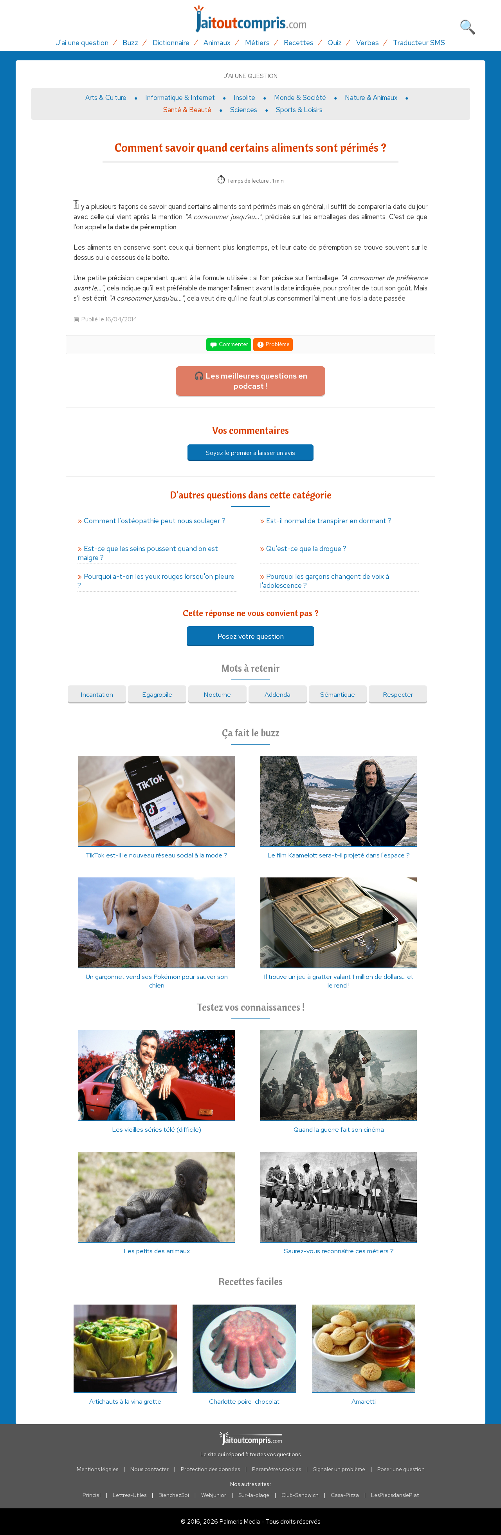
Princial (92, 1495)
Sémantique (337, 694)
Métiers (257, 42)
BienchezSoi (174, 1495)
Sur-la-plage (253, 1495)
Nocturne (217, 694)
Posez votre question (251, 636)
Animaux (217, 42)
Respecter (398, 694)
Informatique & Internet (180, 97)
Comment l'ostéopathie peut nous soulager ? (154, 520)
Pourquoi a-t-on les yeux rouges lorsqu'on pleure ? (155, 581)
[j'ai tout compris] (250, 19)
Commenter (233, 344)
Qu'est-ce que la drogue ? (306, 548)
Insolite (244, 97)
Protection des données (210, 1469)
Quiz (335, 42)
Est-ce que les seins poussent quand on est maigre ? (147, 553)
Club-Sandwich (300, 1495)
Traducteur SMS (419, 42)
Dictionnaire (171, 42)
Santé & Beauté (187, 109)
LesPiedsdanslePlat (395, 1495)
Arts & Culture (105, 97)
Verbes (367, 42)
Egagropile (157, 694)
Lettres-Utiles (129, 1495)
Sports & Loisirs (299, 109)
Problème (277, 344)
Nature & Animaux (371, 97)
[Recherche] (468, 25)
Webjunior (213, 1495)
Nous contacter (149, 1469)
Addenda (277, 694)
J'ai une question (82, 42)
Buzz (130, 42)
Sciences (243, 109)
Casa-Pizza (345, 1495)
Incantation (97, 694)
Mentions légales (97, 1469)
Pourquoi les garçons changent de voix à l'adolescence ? (324, 581)
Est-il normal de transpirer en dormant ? (328, 520)
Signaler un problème (339, 1469)
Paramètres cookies (276, 1469)
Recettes (299, 42)
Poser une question (401, 1469)
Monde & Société (300, 97)
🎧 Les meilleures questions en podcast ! (250, 381)
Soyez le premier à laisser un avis (250, 453)
